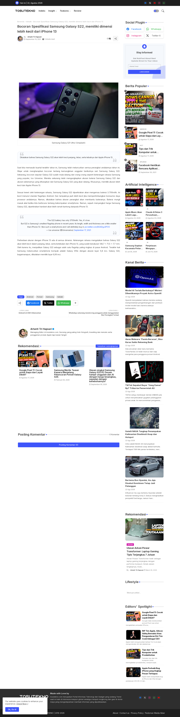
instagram (136, 35)
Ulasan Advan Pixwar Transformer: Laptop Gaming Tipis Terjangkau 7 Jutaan (143, 551)
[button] (156, 11)
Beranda (20, 21)
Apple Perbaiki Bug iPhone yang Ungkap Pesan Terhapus (151, 671)
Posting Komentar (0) (68, 445)
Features (64, 10)
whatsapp (156, 29)
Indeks (42, 10)
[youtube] (154, 3)
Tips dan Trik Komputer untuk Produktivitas (148, 151)
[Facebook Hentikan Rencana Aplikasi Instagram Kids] (131, 165)
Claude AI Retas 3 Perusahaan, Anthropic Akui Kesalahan (154, 213)
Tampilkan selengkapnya (107, 346)
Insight (51, 10)
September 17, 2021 (82, 230)
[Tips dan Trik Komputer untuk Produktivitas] (131, 149)
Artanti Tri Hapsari (41, 329)
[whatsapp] (164, 3)
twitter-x (156, 35)
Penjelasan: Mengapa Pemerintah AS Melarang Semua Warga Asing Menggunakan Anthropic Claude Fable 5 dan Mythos (154, 247)
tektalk (28, 21)
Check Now (21, 704)
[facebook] (145, 3)
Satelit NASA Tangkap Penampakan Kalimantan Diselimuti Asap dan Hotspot (143, 434)
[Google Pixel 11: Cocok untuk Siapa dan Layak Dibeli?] (131, 133)
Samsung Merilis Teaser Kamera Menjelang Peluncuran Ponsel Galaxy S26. (67, 373)
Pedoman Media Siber (155, 713)
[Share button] (75, 303)
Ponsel (39, 297)
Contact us (124, 713)
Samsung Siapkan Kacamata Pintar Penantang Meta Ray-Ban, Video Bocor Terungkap (133, 247)
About (115, 713)
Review (77, 10)
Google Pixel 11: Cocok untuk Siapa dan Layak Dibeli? (31, 372)
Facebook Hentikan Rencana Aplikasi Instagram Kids (149, 167)
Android (30, 297)
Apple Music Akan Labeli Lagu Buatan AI (133, 213)
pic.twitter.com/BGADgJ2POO (97, 227)
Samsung (50, 297)
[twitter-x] (150, 3)
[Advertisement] (68, 63)
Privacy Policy (137, 713)
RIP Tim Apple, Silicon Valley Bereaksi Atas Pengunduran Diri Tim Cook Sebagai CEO (152, 635)
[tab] (42, 11)
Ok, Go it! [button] (12, 709)
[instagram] (159, 3)
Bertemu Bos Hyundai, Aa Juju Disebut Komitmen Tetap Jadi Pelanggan (140, 483)
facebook (136, 29)
